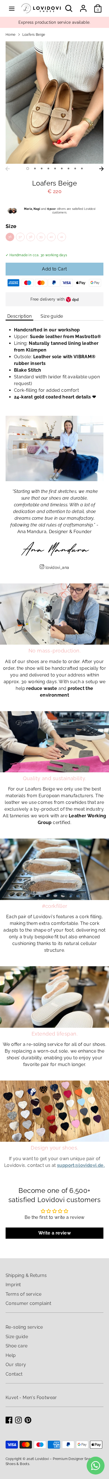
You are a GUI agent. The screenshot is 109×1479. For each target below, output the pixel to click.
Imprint (13, 1284)
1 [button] (27, 168)
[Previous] (7, 169)
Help (11, 1355)
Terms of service (23, 1294)
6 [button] (62, 168)
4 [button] (48, 168)
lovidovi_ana (57, 567)
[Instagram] (18, 1420)
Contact (14, 1374)
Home (11, 35)
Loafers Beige (33, 35)
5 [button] (55, 168)
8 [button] (75, 168)
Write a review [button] (54, 1233)
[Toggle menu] (12, 8)
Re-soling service (24, 1327)
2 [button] (35, 168)
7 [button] (68, 168)
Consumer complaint (28, 1303)
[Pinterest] (28, 1420)
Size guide (52, 316)
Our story (16, 1364)
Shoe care (17, 1346)
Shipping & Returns (26, 1275)
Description (19, 316)
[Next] (101, 169)
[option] (54, 102)
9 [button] (82, 168)
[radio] (10, 237)
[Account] (83, 6)
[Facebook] (9, 1420)
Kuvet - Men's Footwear (31, 1397)
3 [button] (41, 168)
